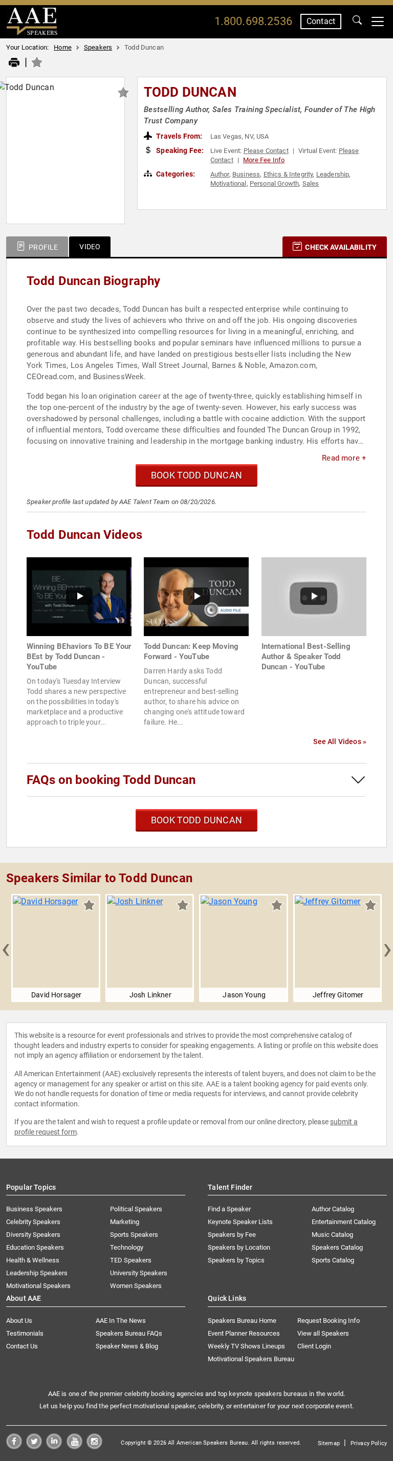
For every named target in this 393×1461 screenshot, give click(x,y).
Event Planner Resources (244, 1333)
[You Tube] (74, 1446)
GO (357, 21)
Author (219, 174)
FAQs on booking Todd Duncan (111, 780)
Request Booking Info (328, 1320)
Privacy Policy (369, 1443)
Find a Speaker (229, 1209)
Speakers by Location (239, 1247)
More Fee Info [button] (264, 160)
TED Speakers (130, 1260)
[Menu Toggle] (377, 21)
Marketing (124, 1222)
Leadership (333, 174)
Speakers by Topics (236, 1260)
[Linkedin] (54, 1446)
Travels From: (178, 136)
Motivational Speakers (38, 1286)
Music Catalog (332, 1234)
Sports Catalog (333, 1260)
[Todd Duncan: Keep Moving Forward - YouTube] (196, 596)
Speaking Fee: (179, 150)
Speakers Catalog (337, 1247)
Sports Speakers (134, 1234)
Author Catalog (333, 1209)
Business (246, 174)
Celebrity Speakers (33, 1222)
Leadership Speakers (37, 1273)
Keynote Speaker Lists (240, 1222)
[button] (5, 948)
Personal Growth (274, 183)
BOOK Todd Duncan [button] (196, 475)
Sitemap (329, 1443)
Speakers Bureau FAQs (129, 1333)
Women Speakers (136, 1286)
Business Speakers (34, 1209)
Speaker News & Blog (127, 1346)
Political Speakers (136, 1209)
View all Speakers (323, 1333)
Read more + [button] (344, 458)
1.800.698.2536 (253, 21)
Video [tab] (89, 247)
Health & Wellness (32, 1260)
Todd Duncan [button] (190, 92)
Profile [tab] (42, 247)
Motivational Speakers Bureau (251, 1359)
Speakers (98, 47)
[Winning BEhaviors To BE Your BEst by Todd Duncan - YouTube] (79, 596)
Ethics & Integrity (288, 174)
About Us (19, 1320)
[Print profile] (14, 63)
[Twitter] (34, 1446)
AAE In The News (121, 1320)
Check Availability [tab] (340, 247)
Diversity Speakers (33, 1234)
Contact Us (22, 1346)
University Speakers (138, 1273)
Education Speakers (35, 1247)
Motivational (228, 183)
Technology (126, 1247)
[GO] (357, 21)
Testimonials (24, 1333)
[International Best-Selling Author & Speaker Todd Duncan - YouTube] (313, 596)
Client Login (314, 1346)
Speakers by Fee (232, 1234)
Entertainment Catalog (344, 1222)
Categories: (175, 174)
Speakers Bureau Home (242, 1320)
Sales (310, 183)
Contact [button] (321, 21)
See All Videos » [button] (339, 741)
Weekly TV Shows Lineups (246, 1346)
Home (63, 47)
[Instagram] (94, 1446)
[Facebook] (14, 1446)
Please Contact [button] (266, 151)
